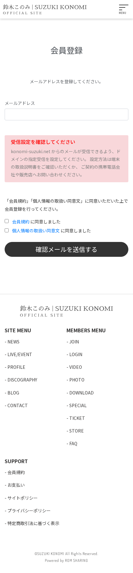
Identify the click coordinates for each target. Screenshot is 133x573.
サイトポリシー (22, 498)
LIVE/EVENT (19, 354)
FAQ (73, 443)
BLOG (13, 393)
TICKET (77, 418)
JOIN (74, 341)
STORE (76, 431)
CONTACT (17, 405)
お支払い (16, 485)
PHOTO (76, 380)
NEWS (13, 341)
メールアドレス (20, 103)
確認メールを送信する (66, 249)
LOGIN (75, 354)
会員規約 (20, 221)
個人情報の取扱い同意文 (36, 230)
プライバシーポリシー (29, 510)
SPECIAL (78, 405)
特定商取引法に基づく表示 (33, 523)
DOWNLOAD (81, 393)
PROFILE (16, 367)
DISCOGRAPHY (22, 380)
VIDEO (75, 367)
